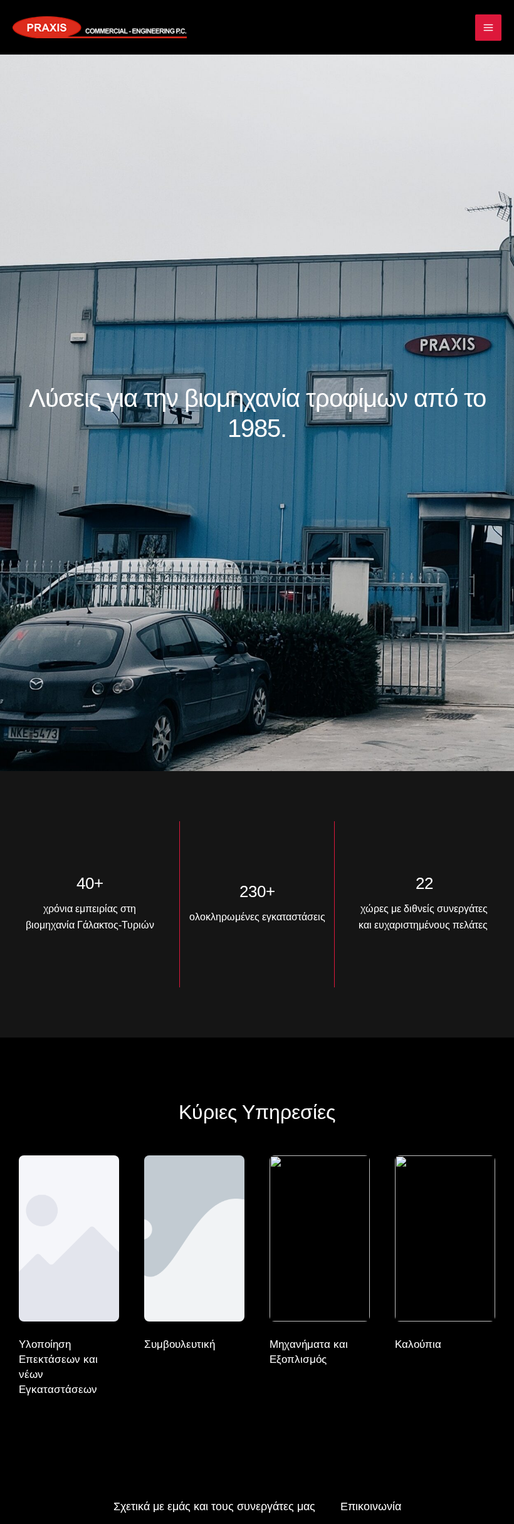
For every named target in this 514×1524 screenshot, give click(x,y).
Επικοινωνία (370, 1506)
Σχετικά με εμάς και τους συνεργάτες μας (214, 1506)
